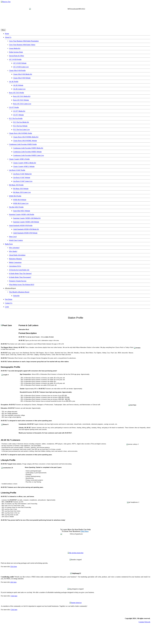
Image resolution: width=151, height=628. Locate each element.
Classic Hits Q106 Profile (17, 70)
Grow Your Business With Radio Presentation (24, 41)
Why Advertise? (14, 248)
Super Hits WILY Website (21, 211)
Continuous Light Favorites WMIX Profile (23, 144)
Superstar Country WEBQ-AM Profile (21, 214)
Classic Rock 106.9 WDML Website (25, 140)
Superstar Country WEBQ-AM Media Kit (26, 218)
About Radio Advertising (17, 255)
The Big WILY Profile (16, 207)
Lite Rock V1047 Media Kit (22, 174)
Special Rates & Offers (16, 56)
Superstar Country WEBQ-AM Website (26, 222)
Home (7, 33)
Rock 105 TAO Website (21, 100)
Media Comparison (15, 262)
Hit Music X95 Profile (16, 185)
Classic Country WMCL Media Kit (24, 163)
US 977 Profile (14, 107)
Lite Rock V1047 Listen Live (22, 181)
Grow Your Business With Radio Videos (22, 45)
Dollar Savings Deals (16, 52)
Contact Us (8, 303)
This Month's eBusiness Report (19, 292)
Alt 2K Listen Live (19, 89)
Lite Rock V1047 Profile (17, 170)
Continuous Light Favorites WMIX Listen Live (28, 155)
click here (13, 582)
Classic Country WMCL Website (24, 166)
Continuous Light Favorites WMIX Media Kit (28, 148)
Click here (13, 566)
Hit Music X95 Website (20, 188)
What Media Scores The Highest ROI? (21, 284)
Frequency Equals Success (17, 281)
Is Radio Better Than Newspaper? (20, 277)
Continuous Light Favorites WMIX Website (27, 152)
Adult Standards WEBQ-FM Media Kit (26, 229)
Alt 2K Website (18, 85)
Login (7, 307)
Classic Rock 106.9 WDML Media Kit (25, 137)
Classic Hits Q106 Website (22, 78)
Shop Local (13, 236)
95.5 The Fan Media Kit (21, 122)
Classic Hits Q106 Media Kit (22, 74)
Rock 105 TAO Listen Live (22, 104)
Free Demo (8, 299)
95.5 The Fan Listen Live (21, 129)
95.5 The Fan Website (20, 126)
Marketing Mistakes (15, 259)
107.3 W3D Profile (15, 59)
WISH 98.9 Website (19, 200)
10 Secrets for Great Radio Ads (19, 270)
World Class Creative (16, 240)
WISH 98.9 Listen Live (20, 203)
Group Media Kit (14, 48)
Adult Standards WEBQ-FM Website (25, 233)
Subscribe (16, 296)
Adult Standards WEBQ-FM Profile (20, 225)
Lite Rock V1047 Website (21, 177)
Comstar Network (144, 622)
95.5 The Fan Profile (15, 118)
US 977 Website (18, 115)
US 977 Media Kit (19, 111)
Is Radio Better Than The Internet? (20, 273)
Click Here (85, 531)
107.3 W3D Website (19, 63)
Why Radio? (13, 251)
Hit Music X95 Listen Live (22, 192)
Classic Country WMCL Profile (19, 159)
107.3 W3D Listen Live (21, 67)
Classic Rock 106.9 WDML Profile (20, 133)
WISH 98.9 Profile (15, 196)
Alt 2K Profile (13, 81)
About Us (8, 37)
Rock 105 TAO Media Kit (21, 96)
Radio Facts (9, 244)
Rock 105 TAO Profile (16, 93)
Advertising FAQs (15, 266)
